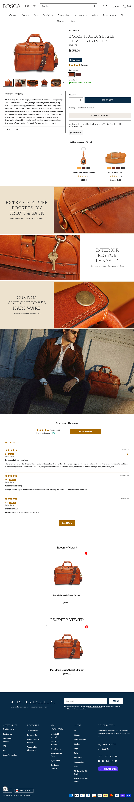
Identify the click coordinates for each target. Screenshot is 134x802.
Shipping (72, 108)
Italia (76, 766)
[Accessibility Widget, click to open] (5, 788)
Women (77, 735)
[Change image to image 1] (8, 83)
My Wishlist (55, 761)
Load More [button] (67, 523)
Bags (76, 749)
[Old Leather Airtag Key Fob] (84, 156)
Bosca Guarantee (10, 755)
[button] (75, 65)
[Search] (94, 6)
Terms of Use (32, 735)
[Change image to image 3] (32, 83)
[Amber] (34, 52)
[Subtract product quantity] (71, 100)
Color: (73, 70)
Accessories (79, 762)
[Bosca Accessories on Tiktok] (111, 762)
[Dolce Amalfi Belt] (116, 156)
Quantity (72, 95)
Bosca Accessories (25, 795)
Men (75, 731)
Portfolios (78, 757)
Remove (86, 553)
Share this (77, 132)
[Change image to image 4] (44, 83)
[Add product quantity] (80, 100)
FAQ (4, 746)
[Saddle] (79, 168)
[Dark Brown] (78, 74)
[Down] (63, 83)
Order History (56, 749)
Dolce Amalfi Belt (115, 172)
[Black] (88, 168)
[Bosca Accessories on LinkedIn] (115, 762)
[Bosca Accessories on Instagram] (107, 762)
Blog (5, 750)
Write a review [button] (85, 431)
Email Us (105, 749)
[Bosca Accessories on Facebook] (99, 762)
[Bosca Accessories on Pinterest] (103, 762)
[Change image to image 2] (20, 83)
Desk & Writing (80, 739)
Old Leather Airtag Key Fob (83, 172)
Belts (76, 753)
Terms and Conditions (95, 706)
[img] (11, 450)
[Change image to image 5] (56, 83)
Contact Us (7, 734)
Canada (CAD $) (24, 790)
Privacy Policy (32, 731)
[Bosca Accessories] (19, 6)
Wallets (77, 744)
